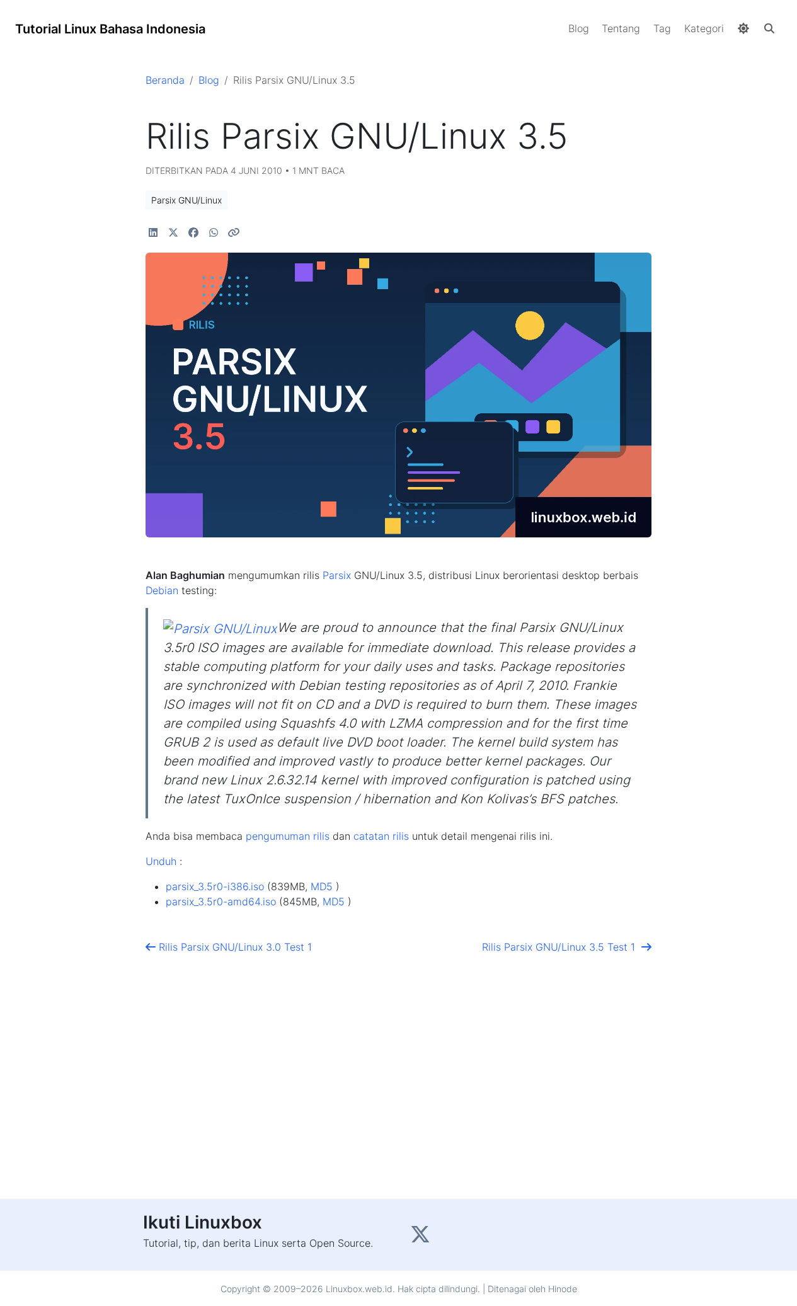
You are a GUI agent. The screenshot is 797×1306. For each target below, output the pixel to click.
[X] (421, 1238)
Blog (208, 80)
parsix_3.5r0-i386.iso (215, 886)
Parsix (337, 575)
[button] (769, 28)
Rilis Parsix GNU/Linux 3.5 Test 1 (561, 947)
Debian (162, 590)
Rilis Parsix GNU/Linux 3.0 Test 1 (229, 947)
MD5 (322, 886)
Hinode (562, 1288)
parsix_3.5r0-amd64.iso (221, 901)
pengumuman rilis (288, 836)
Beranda (165, 80)
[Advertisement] (399, 1089)
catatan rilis (381, 836)
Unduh (161, 861)
